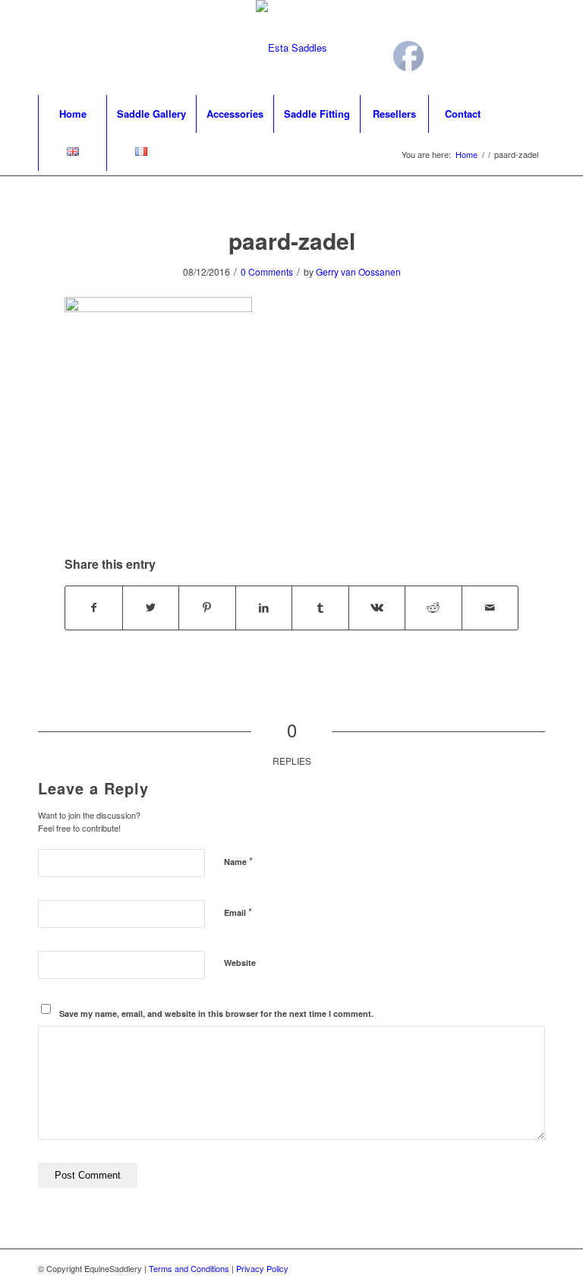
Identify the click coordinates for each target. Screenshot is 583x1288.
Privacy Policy (262, 1268)
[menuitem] (72, 114)
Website (240, 962)
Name (238, 861)
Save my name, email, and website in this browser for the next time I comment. (216, 1013)
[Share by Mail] (490, 607)
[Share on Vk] (377, 607)
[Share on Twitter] (151, 607)
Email (238, 911)
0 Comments (267, 271)
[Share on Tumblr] (320, 607)
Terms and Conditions (189, 1268)
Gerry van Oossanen (358, 271)
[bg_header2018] (291, 47)
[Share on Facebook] (93, 607)
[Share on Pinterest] (207, 607)
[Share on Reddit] (433, 607)
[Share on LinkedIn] (264, 607)
